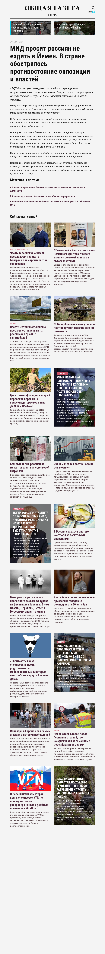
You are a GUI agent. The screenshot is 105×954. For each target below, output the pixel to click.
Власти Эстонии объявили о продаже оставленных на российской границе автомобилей (28, 332)
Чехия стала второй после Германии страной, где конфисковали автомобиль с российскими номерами (72, 739)
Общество (18, 509)
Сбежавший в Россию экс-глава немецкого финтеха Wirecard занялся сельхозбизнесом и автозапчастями (74, 256)
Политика (62, 374)
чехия (56, 730)
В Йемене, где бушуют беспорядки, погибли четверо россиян (42, 196)
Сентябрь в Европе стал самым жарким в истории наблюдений (30, 732)
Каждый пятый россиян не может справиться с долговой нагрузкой (29, 467)
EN (93, 11)
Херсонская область (19, 250)
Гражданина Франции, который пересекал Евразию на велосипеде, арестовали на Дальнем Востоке (30, 401)
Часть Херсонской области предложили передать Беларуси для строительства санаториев (28, 258)
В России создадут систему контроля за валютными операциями (72, 535)
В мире (52, 14)
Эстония (14, 323)
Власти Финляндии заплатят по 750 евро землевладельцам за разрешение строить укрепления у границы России (73, 787)
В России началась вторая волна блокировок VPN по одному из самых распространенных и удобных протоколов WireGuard (29, 801)
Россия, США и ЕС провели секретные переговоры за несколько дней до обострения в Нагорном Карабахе (74, 654)
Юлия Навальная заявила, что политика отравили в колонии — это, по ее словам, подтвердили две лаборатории (73, 386)
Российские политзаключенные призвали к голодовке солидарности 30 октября (74, 601)
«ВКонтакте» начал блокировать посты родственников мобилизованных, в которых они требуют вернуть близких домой (29, 670)
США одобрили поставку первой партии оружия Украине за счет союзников (74, 327)
